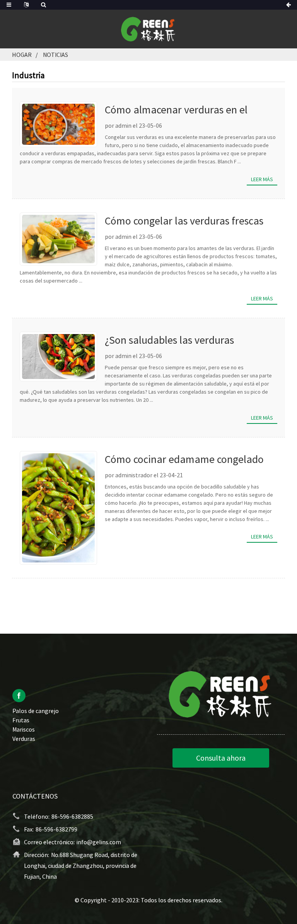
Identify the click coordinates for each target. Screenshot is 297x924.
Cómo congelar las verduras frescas (184, 221)
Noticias (55, 54)
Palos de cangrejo (35, 711)
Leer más (262, 179)
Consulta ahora (221, 758)
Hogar (22, 54)
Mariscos (23, 729)
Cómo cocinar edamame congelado (184, 459)
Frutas (20, 720)
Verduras (23, 738)
